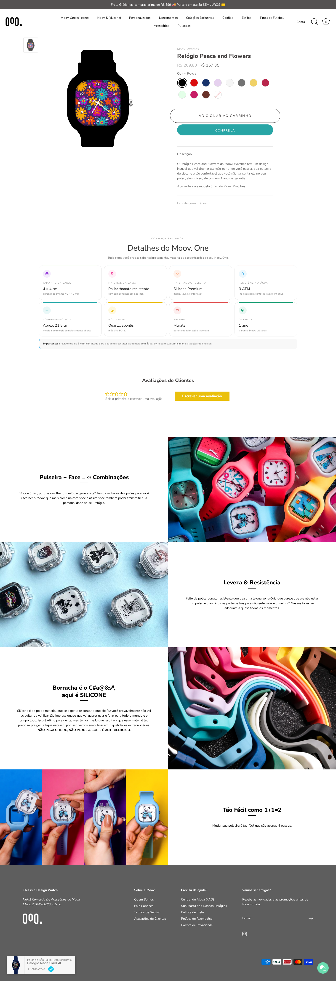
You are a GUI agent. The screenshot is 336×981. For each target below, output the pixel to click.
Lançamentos (168, 18)
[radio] (182, 83)
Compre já (225, 131)
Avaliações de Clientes (150, 918)
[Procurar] (314, 22)
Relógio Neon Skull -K (44, 963)
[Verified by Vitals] (51, 969)
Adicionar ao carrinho (225, 116)
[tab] (225, 178)
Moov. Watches (188, 49)
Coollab (227, 18)
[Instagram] (244, 933)
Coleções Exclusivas (200, 18)
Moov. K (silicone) (109, 18)
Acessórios (161, 26)
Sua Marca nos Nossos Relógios (204, 906)
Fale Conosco (143, 906)
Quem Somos (144, 899)
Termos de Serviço (147, 912)
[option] (30, 46)
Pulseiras (184, 26)
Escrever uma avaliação (202, 396)
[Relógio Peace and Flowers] (31, 45)
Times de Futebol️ (272, 18)
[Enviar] (311, 918)
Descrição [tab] (184, 154)
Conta (300, 22)
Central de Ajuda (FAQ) (197, 899)
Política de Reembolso (197, 918)
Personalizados (140, 18)
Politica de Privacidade (197, 925)
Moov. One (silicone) (75, 18)
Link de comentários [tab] (192, 203)
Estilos (246, 18)
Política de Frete (192, 912)
